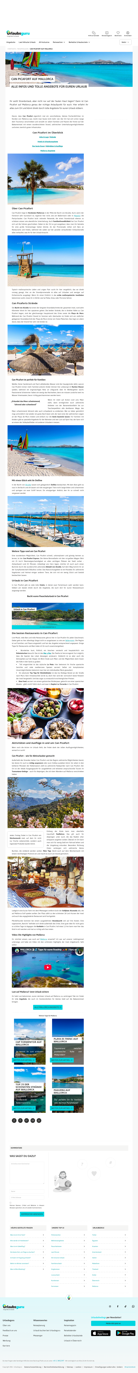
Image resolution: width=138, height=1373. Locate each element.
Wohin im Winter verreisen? (19, 1263)
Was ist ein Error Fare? (17, 1235)
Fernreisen (54, 1286)
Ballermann (69, 640)
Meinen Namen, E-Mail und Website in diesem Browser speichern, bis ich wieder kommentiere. (27, 1207)
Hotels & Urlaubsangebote (48, 142)
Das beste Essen (38, 146)
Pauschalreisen (56, 1246)
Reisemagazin (22, 49)
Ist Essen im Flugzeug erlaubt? (20, 1258)
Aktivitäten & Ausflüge (54, 146)
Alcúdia (28, 485)
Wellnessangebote (57, 1240)
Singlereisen (55, 1269)
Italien (94, 1258)
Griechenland (96, 1252)
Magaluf (77, 216)
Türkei (94, 1235)
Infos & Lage (44, 137)
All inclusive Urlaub (57, 1258)
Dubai (94, 1275)
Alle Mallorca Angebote (46, 1007)
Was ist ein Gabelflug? (17, 1246)
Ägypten (95, 1240)
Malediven (95, 1263)
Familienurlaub (56, 1263)
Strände (53, 137)
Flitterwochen (56, 1235)
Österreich (95, 1280)
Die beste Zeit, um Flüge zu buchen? (22, 1252)
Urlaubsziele (98, 1228)
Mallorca (43, 939)
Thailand (95, 1269)
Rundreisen (55, 1280)
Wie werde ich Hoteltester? (19, 1240)
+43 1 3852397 (59, 1361)
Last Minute (55, 1252)
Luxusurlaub (55, 1275)
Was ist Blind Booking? (17, 1269)
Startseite (12, 49)
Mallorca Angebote (47, 151)
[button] (113, 1323)
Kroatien (95, 1246)
